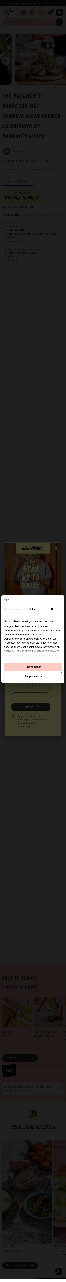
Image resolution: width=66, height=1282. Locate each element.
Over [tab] (54, 609)
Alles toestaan (33, 666)
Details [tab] (33, 609)
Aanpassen (31, 676)
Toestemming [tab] (12, 609)
